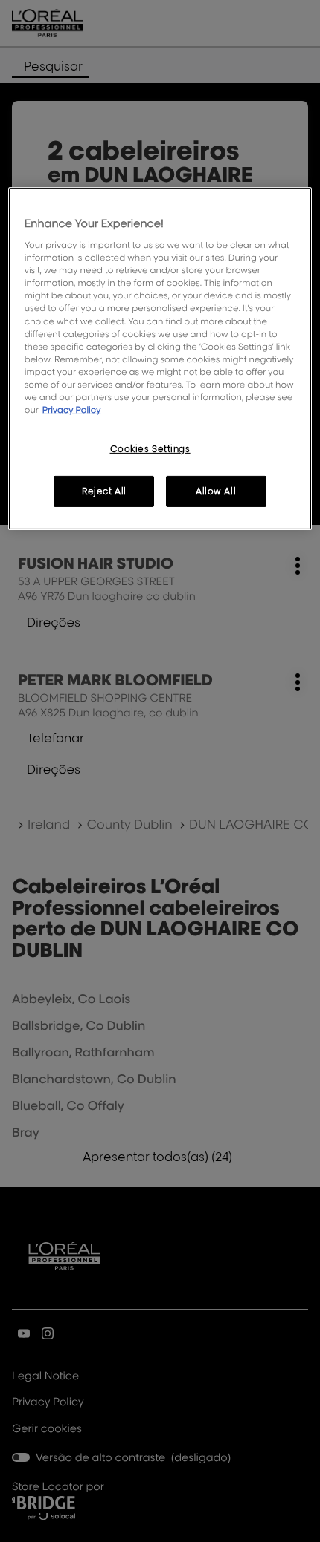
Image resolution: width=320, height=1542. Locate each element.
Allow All (216, 491)
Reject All (104, 491)
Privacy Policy (71, 409)
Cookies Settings (150, 448)
